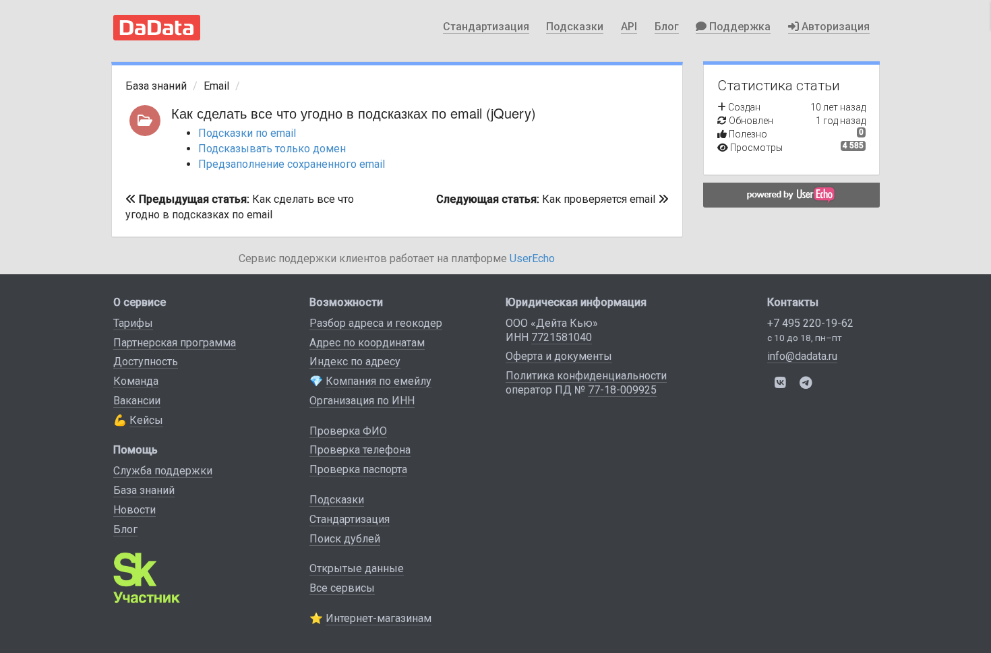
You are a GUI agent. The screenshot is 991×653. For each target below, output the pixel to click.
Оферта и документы (559, 356)
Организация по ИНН (362, 400)
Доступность (145, 361)
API (629, 26)
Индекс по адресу (354, 361)
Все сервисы (342, 588)
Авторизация (834, 26)
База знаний (156, 86)
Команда (135, 381)
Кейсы (146, 420)
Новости (134, 509)
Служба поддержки (162, 470)
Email (216, 86)
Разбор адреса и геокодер (375, 323)
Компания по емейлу (378, 381)
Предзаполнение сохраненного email (291, 164)
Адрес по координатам (367, 342)
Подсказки (574, 26)
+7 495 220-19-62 (810, 323)
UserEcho (532, 258)
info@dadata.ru (802, 356)
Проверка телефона (360, 449)
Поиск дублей (344, 538)
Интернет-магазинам (378, 618)
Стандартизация (486, 26)
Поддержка (739, 26)
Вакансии (136, 400)
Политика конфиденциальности (586, 375)
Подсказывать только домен (272, 148)
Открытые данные (356, 568)
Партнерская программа (174, 342)
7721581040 (561, 337)
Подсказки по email (247, 133)
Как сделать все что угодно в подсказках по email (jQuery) (353, 113)
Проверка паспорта (358, 469)
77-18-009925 (622, 389)
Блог (667, 26)
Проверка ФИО (348, 431)
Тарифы (133, 323)
